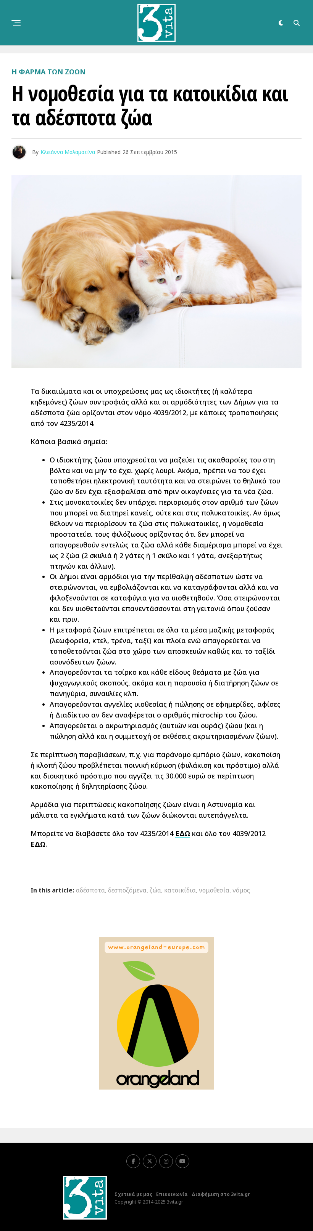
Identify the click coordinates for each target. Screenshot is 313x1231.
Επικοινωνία (172, 1194)
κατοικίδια (180, 890)
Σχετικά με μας (133, 1194)
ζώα (155, 890)
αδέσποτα (90, 890)
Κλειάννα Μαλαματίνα (67, 152)
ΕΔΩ (182, 833)
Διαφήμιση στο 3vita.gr (221, 1194)
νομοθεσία (214, 890)
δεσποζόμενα (127, 890)
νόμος (241, 890)
